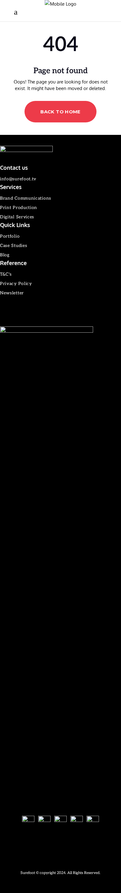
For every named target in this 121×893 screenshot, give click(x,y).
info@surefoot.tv (18, 179)
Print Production (18, 207)
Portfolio (10, 236)
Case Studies (13, 245)
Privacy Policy (16, 283)
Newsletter (12, 293)
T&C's (6, 274)
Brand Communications (25, 198)
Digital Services (17, 217)
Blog (5, 255)
